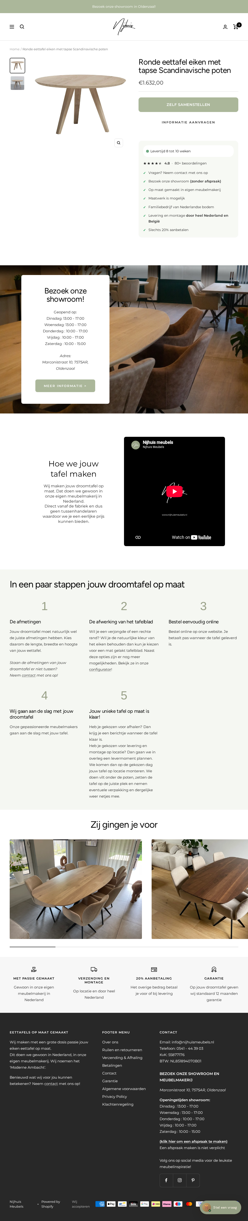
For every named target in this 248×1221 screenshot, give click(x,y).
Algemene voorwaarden (124, 1088)
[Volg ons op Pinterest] (193, 1180)
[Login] (225, 27)
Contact (109, 1073)
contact (51, 1083)
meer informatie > (65, 386)
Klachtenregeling (117, 1104)
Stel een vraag (220, 1207)
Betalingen (112, 1065)
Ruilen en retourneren (122, 1050)
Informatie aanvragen (188, 122)
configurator (100, 669)
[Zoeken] (22, 27)
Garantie (110, 1081)
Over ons (110, 1042)
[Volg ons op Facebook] (166, 1180)
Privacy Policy (114, 1096)
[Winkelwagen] (235, 26)
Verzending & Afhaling (122, 1057)
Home (15, 49)
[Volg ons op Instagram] (179, 1180)
